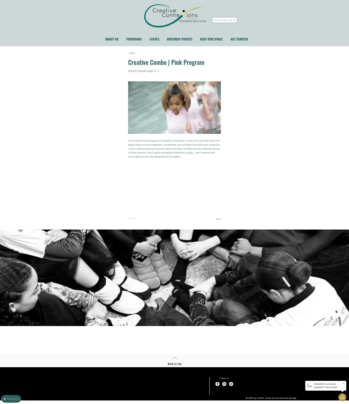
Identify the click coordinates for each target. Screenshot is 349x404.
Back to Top (175, 364)
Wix (294, 398)
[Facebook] (217, 384)
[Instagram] (224, 384)
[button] (137, 53)
